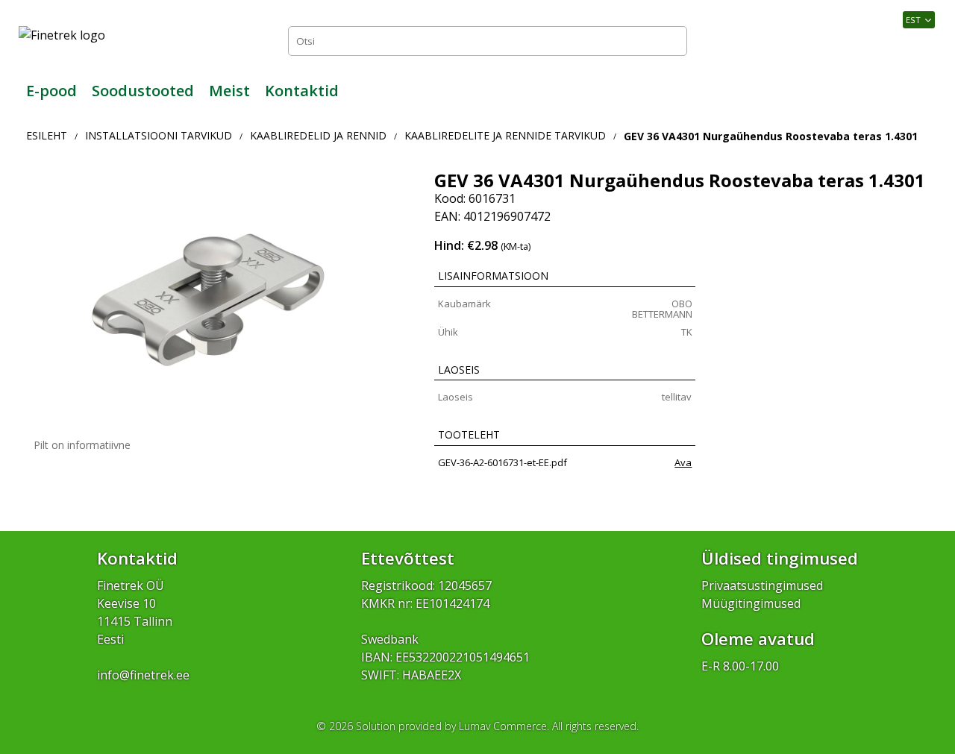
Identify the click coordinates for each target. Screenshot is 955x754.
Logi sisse (903, 41)
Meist (229, 91)
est (913, 19)
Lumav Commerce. (504, 726)
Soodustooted (143, 91)
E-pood (51, 91)
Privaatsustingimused (762, 585)
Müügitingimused (751, 603)
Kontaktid (302, 91)
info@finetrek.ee (143, 675)
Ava (683, 462)
